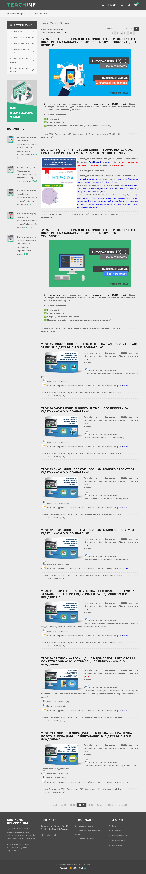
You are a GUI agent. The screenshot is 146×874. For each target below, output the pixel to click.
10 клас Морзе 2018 (19, 43)
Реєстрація (117, 831)
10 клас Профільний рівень (19, 60)
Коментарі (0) (59, 395)
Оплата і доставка (87, 839)
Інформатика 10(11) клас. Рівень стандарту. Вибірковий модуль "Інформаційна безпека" (27, 221)
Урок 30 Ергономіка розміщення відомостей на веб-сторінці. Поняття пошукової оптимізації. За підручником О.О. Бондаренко (89, 661)
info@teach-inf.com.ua (58, 829)
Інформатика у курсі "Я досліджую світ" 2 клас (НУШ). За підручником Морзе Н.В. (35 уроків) (26, 174)
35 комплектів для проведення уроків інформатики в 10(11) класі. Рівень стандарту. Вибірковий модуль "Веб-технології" (88, 233)
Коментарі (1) (47, 217)
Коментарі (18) (48, 331)
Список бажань (119, 840)
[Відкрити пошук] (122, 5)
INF (21, 5)
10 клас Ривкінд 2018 (20, 37)
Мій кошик (117, 845)
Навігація (110, 5)
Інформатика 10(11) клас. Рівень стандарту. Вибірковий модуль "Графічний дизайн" (27, 197)
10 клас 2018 (47, 134)
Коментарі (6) (47, 137)
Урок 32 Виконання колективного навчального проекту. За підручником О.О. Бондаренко (87, 531)
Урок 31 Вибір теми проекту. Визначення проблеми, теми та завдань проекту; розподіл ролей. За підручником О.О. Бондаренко (87, 594)
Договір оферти (86, 826)
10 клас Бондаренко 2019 (53, 392)
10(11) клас (46, 214)
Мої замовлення (119, 835)
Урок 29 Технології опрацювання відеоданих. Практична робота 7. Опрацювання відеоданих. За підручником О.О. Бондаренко (86, 736)
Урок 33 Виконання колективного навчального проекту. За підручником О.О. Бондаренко (87, 471)
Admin (99, 134)
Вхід (114, 826)
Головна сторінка (18, 13)
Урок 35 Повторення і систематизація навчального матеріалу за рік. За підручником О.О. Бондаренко (89, 345)
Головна (44, 23)
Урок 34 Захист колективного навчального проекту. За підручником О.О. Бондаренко (84, 410)
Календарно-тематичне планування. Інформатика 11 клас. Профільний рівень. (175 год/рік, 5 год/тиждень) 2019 (87, 151)
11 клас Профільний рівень (19, 69)
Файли (53, 23)
